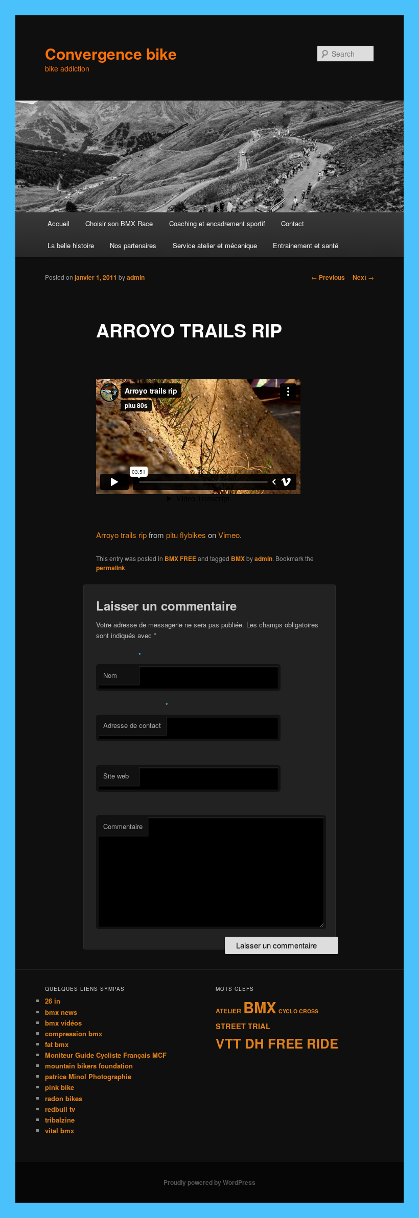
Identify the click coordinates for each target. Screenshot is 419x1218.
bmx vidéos (63, 1023)
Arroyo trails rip (121, 534)
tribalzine (60, 1120)
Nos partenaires (133, 245)
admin (136, 277)
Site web (116, 776)
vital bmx (59, 1130)
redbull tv (60, 1109)
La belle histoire (71, 245)
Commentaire (123, 826)
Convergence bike (111, 53)
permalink (110, 567)
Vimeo (229, 534)
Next (363, 277)
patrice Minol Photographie (88, 1076)
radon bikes (63, 1098)
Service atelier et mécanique (215, 245)
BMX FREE (180, 558)
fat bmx (56, 1044)
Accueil (58, 223)
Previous (328, 277)
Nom (110, 675)
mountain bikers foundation (89, 1065)
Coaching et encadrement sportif (217, 223)
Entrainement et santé (305, 245)
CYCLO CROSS (298, 1011)
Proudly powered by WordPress (209, 1182)
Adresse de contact (132, 725)
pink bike (59, 1087)
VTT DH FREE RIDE (277, 1043)
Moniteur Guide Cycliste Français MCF (106, 1055)
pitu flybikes (186, 534)
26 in (52, 1001)
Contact (292, 223)
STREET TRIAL (243, 1026)
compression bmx (73, 1033)
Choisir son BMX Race (119, 223)
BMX (238, 558)
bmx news (61, 1012)
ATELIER (228, 1010)
